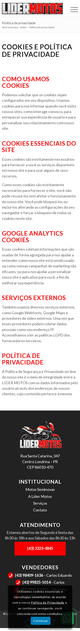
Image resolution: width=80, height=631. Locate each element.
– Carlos (40, 582)
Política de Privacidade (47, 602)
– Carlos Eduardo (40, 575)
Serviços (40, 503)
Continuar (40, 621)
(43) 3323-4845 (40, 548)
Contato (40, 510)
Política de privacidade (18, 23)
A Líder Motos (40, 496)
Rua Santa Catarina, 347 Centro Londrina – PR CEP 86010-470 (40, 461)
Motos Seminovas (40, 489)
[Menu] (72, 8)
